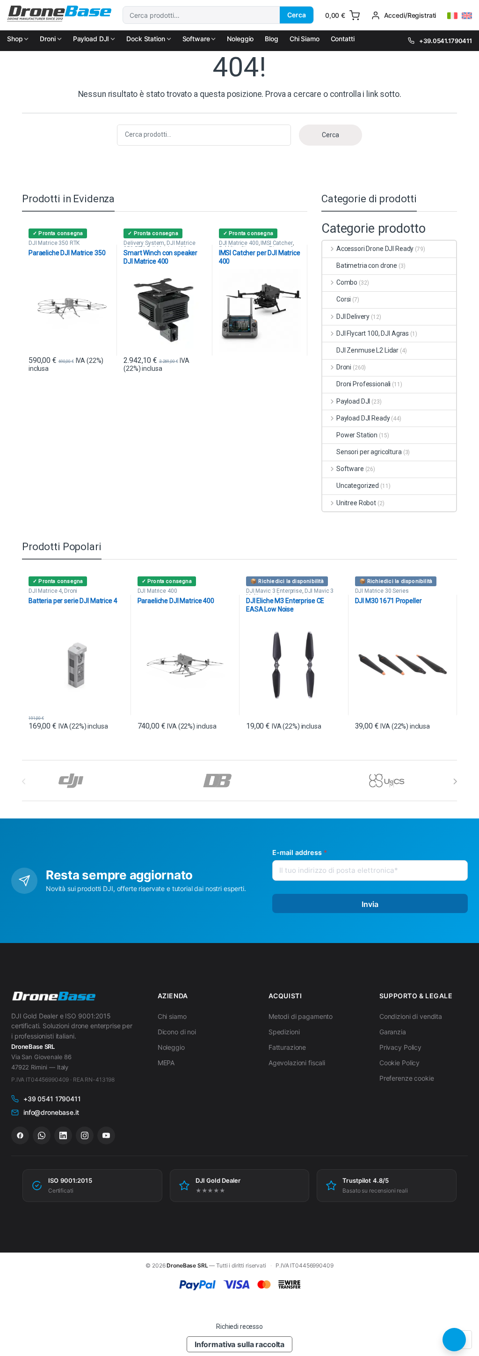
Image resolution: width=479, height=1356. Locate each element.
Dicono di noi (177, 1032)
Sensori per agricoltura (369, 452)
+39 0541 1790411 (52, 1099)
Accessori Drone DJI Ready (375, 248)
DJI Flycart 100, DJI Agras (372, 333)
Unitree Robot (356, 503)
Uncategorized (357, 485)
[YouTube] (106, 1135)
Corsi (343, 299)
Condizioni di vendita (410, 1016)
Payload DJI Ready (363, 418)
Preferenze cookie (406, 1078)
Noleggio (240, 39)
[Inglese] (467, 16)
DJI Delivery (353, 316)
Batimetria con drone (366, 265)
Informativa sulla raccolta (239, 1344)
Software (196, 39)
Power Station (356, 435)
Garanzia (392, 1032)
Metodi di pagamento (301, 1016)
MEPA (166, 1063)
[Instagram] (85, 1135)
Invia (370, 904)
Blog (271, 39)
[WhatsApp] (42, 1135)
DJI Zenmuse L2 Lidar (367, 350)
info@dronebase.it (51, 1112)
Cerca (296, 15)
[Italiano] (452, 16)
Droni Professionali (363, 384)
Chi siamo (172, 1016)
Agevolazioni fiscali (297, 1063)
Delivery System (143, 243)
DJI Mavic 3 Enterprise (274, 591)
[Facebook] (20, 1135)
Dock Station (145, 39)
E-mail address (299, 852)
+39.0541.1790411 (445, 40)
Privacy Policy (400, 1047)
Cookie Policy (399, 1063)
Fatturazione (287, 1047)
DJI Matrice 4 (45, 591)
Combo (346, 282)
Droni (47, 39)
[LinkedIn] (63, 1135)
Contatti (343, 39)
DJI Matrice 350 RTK (54, 243)
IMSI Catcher (276, 243)
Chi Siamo (304, 39)
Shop (14, 39)
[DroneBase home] (53, 996)
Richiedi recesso (239, 1326)
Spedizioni (284, 1032)
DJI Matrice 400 (239, 243)
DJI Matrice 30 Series (382, 591)
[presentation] (455, 781)
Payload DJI (91, 39)
